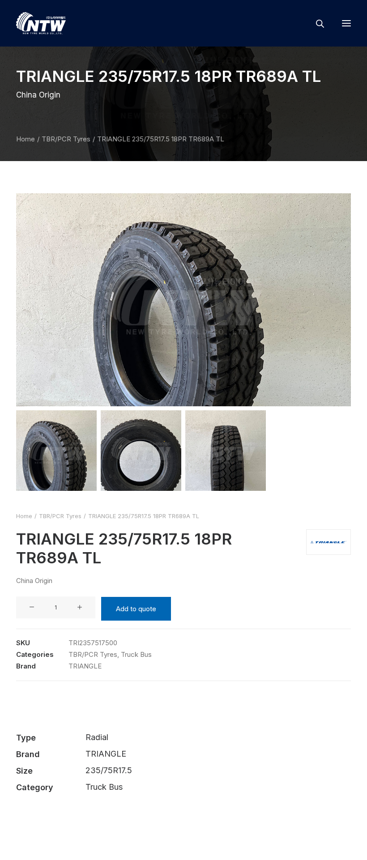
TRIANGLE (85, 666)
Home (25, 139)
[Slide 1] (56, 450)
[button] (346, 23)
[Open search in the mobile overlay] (316, 23)
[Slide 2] (141, 450)
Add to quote (136, 609)
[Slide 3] (225, 450)
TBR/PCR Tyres (66, 139)
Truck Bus (136, 654)
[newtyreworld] (41, 23)
